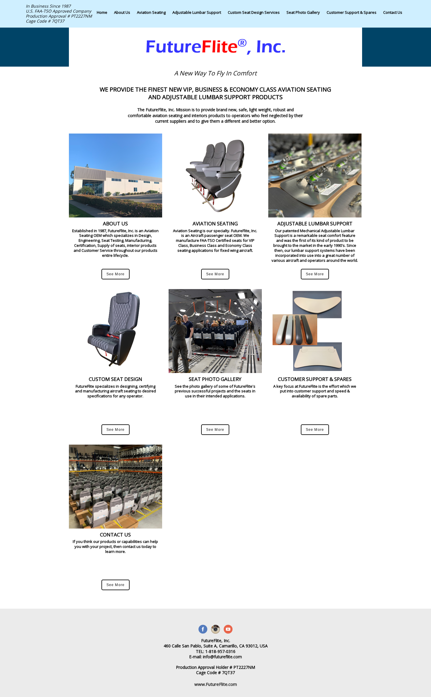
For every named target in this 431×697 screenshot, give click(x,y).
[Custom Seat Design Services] (254, 18)
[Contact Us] (392, 18)
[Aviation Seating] (151, 18)
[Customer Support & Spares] (351, 18)
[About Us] (122, 18)
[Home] (102, 18)
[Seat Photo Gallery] (303, 18)
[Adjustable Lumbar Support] (196, 18)
